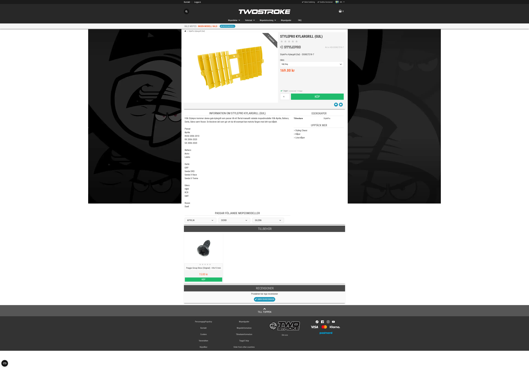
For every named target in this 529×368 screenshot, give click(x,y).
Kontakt (187, 2)
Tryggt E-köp (244, 341)
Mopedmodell (228, 26)
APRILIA (191, 220)
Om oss (285, 335)
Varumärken (203, 341)
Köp (317, 96)
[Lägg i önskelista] (336, 105)
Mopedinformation (244, 328)
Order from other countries (244, 347)
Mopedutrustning (266, 20)
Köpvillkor (203, 347)
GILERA (258, 220)
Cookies (203, 334)
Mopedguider (286, 20)
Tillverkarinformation (244, 334)
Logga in (197, 2)
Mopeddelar (232, 20)
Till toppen (264, 311)
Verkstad (248, 20)
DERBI (224, 220)
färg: (282, 60)
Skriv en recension (265, 299)
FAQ (299, 20)
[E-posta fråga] (341, 105)
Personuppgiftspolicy (203, 322)
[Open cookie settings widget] (4, 363)
